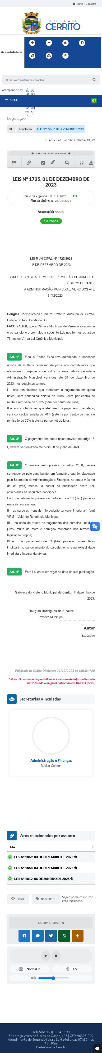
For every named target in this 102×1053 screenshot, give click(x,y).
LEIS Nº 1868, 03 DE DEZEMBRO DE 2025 (44, 868)
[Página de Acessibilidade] (65, 56)
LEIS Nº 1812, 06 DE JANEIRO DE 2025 (42, 879)
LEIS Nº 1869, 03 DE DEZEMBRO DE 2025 (44, 857)
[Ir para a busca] (29, 65)
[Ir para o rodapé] (39, 65)
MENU (14, 100)
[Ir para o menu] (89, 55)
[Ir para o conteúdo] (79, 55)
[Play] (46, 956)
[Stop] (56, 956)
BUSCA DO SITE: (16, 73)
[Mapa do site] (49, 56)
